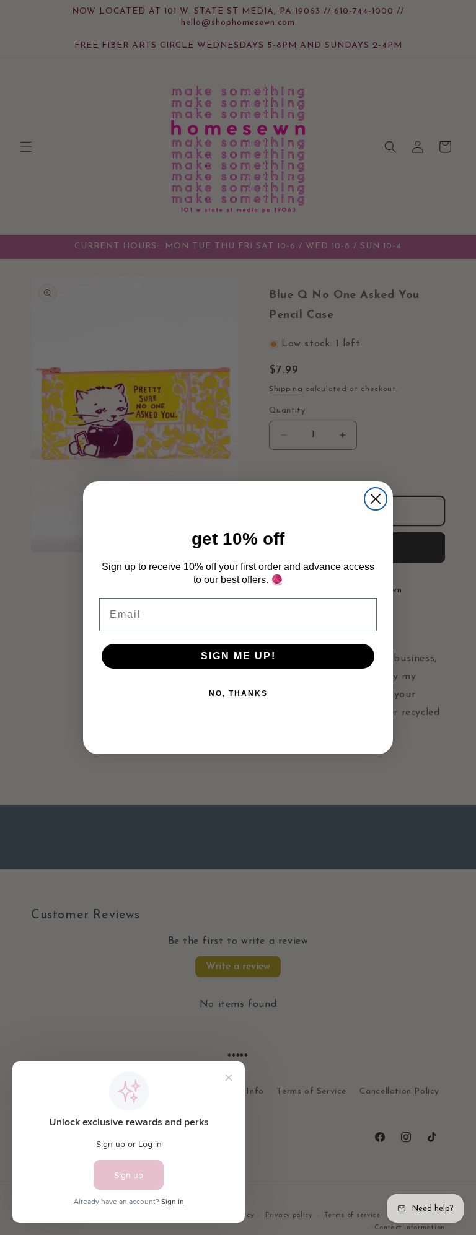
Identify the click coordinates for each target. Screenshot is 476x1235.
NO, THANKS (238, 693)
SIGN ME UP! (238, 656)
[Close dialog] (375, 499)
